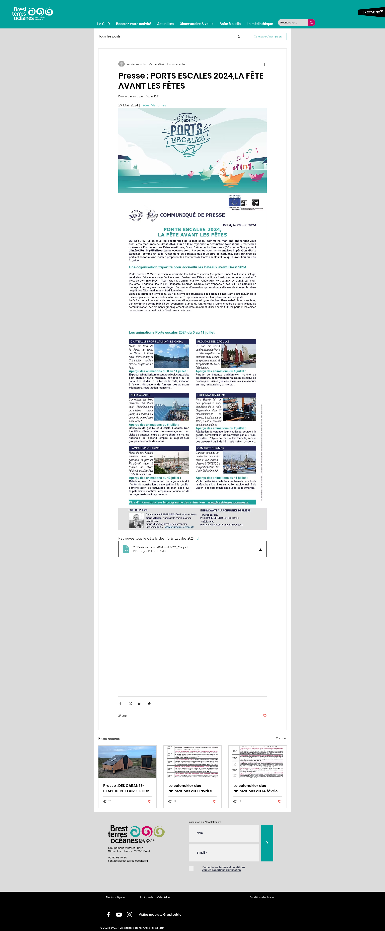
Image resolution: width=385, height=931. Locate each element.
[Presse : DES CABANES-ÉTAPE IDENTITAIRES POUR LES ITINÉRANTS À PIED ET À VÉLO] (127, 762)
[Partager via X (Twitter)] (130, 703)
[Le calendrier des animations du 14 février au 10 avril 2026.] (258, 762)
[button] (239, 36)
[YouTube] (119, 914)
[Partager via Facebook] (120, 703)
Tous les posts (109, 36)
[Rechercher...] (311, 22)
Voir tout (281, 738)
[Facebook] (108, 914)
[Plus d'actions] (264, 64)
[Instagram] (129, 914)
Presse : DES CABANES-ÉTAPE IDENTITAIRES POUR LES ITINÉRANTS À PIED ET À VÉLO (127, 788)
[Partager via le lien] (150, 703)
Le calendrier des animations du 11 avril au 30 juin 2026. (191, 788)
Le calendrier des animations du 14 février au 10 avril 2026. (256, 788)
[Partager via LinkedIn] (140, 703)
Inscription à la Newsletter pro (205, 822)
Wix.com (159, 927)
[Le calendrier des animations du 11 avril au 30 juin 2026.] (193, 762)
